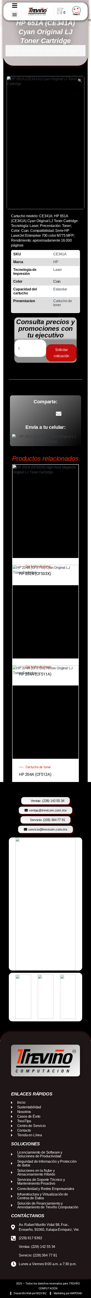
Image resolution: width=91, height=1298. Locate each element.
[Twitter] (58, 1084)
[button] (14, 14)
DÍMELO (76, 15)
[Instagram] (41, 1084)
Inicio (11, 50)
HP (55, 262)
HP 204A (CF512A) (35, 774)
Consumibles (52, 50)
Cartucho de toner (38, 767)
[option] (45, 904)
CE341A (59, 254)
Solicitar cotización (61, 353)
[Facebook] (33, 1084)
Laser (72, 50)
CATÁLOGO (28, 50)
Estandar (60, 289)
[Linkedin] (49, 1084)
